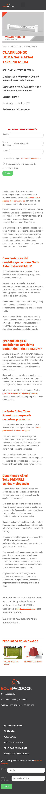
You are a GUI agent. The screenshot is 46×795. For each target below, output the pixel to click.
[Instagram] (39, 5)
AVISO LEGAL (10, 737)
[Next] (42, 659)
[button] (23, 4)
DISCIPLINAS (15, 46)
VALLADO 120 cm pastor (11, 663)
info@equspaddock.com (26, 609)
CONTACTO (9, 731)
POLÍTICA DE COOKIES (14, 742)
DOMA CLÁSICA (30, 46)
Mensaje (5, 150)
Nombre (5, 134)
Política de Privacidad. (30, 158)
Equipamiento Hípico (13, 725)
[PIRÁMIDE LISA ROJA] (33, 652)
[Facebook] (36, 5)
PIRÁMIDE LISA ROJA (33, 662)
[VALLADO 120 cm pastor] (13, 652)
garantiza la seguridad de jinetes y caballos (20, 393)
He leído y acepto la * (23, 159)
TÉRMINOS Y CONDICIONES (16, 754)
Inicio (4, 46)
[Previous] (3, 659)
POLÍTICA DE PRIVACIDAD (15, 748)
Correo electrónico (6, 143)
